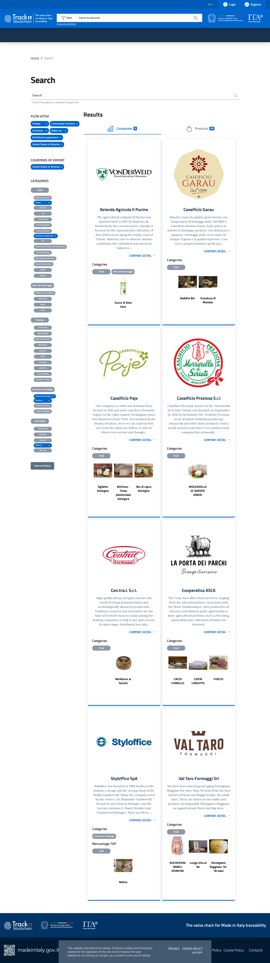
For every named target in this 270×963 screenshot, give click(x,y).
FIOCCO (218, 679)
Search (37, 95)
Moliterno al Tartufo (123, 681)
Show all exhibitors (66, 24)
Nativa (123, 882)
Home (35, 58)
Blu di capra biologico (143, 488)
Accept (197, 952)
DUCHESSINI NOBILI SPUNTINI (178, 867)
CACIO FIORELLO (177, 681)
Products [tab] (204, 128)
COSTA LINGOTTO (198, 681)
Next (159, 480)
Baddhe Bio (187, 298)
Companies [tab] (126, 128)
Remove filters (42, 466)
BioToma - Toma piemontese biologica (123, 492)
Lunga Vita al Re (198, 865)
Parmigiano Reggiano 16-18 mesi (218, 867)
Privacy (174, 948)
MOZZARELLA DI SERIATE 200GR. (198, 490)
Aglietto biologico (103, 488)
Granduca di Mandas (208, 300)
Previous (89, 480)
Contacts (256, 950)
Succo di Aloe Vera (123, 304)
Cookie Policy (192, 948)
